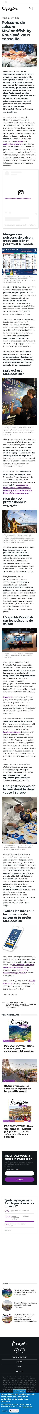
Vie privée (19, 1371)
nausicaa (24, 1004)
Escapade (17, 1006)
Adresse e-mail (12, 1169)
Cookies (19, 1367)
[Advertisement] (19, 1258)
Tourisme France (11, 18)
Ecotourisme (11, 1007)
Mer (22, 1002)
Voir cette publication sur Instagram (18, 198)
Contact (19, 1362)
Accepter (5, 1411)
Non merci (14, 1411)
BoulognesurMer (13, 1004)
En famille (26, 1006)
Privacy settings (19, 1391)
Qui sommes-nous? (19, 1357)
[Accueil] (5, 8)
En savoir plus (27, 1407)
